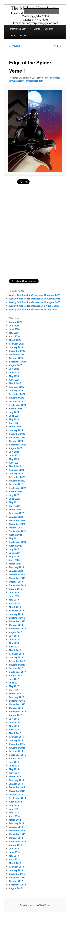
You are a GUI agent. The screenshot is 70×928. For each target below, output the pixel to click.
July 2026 (14, 325)
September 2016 (17, 711)
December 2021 (17, 520)
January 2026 (16, 347)
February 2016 (16, 736)
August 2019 (15, 588)
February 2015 (16, 780)
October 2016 (16, 707)
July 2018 (14, 635)
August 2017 (15, 675)
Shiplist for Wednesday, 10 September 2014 (34, 79)
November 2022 (17, 480)
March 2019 (15, 607)
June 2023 (14, 455)
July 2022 (14, 495)
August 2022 (15, 491)
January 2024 (16, 430)
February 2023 (16, 469)
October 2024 (16, 401)
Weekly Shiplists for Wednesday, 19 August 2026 (34, 298)
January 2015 (16, 783)
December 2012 (17, 873)
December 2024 (17, 394)
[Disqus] (35, 231)
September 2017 (17, 671)
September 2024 (17, 405)
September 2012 (17, 884)
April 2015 (14, 772)
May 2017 (14, 686)
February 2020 (16, 567)
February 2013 (16, 866)
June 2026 (14, 329)
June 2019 (14, 596)
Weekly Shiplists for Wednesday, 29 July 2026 (33, 309)
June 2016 (14, 722)
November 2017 (17, 664)
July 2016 (14, 718)
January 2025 (16, 390)
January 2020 (16, 570)
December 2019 (17, 574)
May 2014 (14, 812)
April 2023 (14, 462)
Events (36, 28)
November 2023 (17, 437)
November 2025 (17, 354)
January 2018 (16, 657)
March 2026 (15, 339)
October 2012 (16, 881)
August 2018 (15, 632)
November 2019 (17, 578)
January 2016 (16, 740)
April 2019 (14, 603)
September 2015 (17, 754)
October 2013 (16, 837)
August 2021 (15, 534)
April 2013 (14, 859)
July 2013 (14, 848)
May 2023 (14, 459)
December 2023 (17, 433)
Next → (57, 45)
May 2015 (14, 769)
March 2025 (15, 383)
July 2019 (14, 592)
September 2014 (17, 798)
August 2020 (15, 545)
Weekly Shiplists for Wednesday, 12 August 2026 (34, 302)
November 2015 (17, 747)
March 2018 (15, 650)
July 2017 (14, 679)
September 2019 (17, 585)
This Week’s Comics (19, 28)
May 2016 (14, 726)
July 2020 (14, 549)
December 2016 (17, 700)
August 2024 (15, 408)
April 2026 (14, 336)
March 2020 (15, 563)
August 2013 (15, 845)
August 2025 (15, 365)
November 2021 (17, 524)
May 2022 (14, 502)
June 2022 (14, 498)
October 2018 (16, 624)
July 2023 (14, 451)
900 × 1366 (44, 77)
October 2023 (16, 441)
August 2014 (15, 801)
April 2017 (14, 690)
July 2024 (14, 412)
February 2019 (16, 610)
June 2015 (14, 765)
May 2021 (14, 538)
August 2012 (15, 888)
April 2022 (14, 505)
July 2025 (14, 368)
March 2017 (15, 693)
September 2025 (17, 361)
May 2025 (14, 376)
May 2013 (14, 855)
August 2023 (15, 448)
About (12, 35)
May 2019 (14, 599)
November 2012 (17, 877)
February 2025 (16, 386)
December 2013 (17, 830)
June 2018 (14, 639)
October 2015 (16, 751)
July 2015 (14, 762)
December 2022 (17, 477)
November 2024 (17, 397)
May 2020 (14, 556)
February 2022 (16, 513)
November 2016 (17, 704)
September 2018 (17, 628)
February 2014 (16, 823)
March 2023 (15, 466)
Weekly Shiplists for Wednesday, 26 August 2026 (34, 295)
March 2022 (15, 509)
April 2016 (14, 729)
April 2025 (14, 379)
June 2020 (14, 552)
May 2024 (14, 419)
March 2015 (15, 776)
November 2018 (17, 621)
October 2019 (16, 581)
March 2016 (15, 733)
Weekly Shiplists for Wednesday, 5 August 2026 (34, 305)
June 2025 (14, 372)
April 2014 (14, 816)
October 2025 (16, 358)
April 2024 (14, 422)
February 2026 (16, 343)
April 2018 (14, 646)
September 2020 (17, 541)
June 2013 (14, 852)
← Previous (14, 45)
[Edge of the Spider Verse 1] (35, 131)
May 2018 (14, 643)
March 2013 (15, 863)
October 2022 (16, 484)
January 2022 (16, 516)
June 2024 (14, 415)
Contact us (50, 28)
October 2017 (16, 668)
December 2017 (17, 661)
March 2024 (15, 426)
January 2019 (16, 614)
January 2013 (16, 870)
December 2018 (17, 617)
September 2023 (17, 444)
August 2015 (15, 758)
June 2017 (14, 682)
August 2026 (15, 322)
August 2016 (15, 715)
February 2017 (16, 697)
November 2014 (17, 790)
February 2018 (16, 653)
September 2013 (17, 841)
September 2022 (17, 488)
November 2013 (17, 834)
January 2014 (16, 826)
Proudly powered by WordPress (35, 905)
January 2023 (16, 473)
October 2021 (16, 527)
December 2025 (17, 350)
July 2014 (14, 805)
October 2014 (16, 794)
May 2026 (14, 332)
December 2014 (17, 787)
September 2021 (17, 531)
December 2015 (17, 743)
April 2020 (14, 560)
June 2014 (14, 809)
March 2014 (15, 819)
